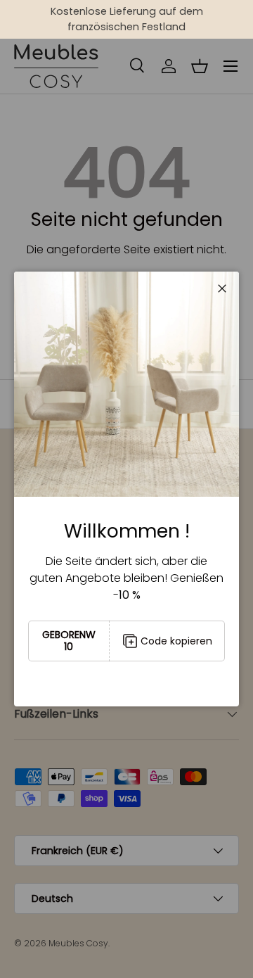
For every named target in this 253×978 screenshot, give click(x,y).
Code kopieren (176, 641)
